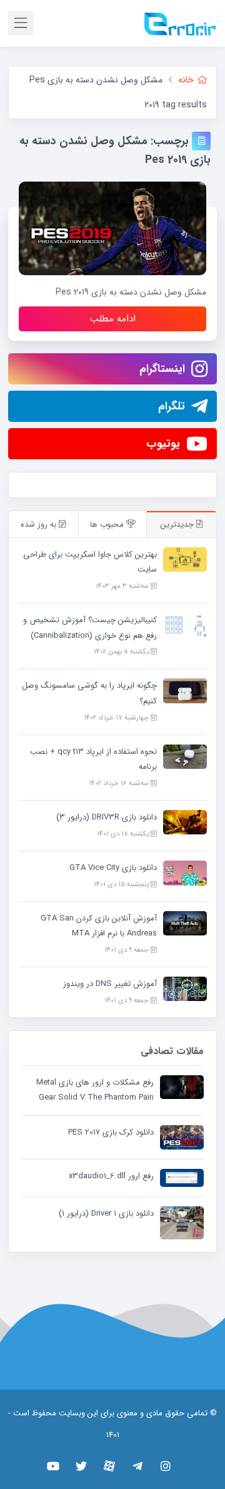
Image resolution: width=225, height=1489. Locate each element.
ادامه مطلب (113, 318)
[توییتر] (81, 1466)
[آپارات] (110, 1466)
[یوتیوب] (53, 1466)
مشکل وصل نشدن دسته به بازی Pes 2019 (131, 292)
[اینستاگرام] (166, 1466)
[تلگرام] (138, 1466)
